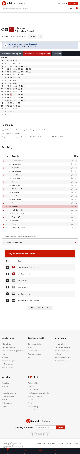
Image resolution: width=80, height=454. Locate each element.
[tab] (40, 87)
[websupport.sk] (15, 444)
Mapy (4, 354)
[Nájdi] (71, 9)
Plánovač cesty (7, 344)
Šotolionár (31, 410)
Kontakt (76, 443)
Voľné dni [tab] (57, 53)
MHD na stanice (7, 367)
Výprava (4, 406)
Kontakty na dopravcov (62, 357)
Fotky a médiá (33, 383)
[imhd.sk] (8, 3)
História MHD (33, 390)
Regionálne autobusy (9, 393)
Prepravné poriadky (61, 351)
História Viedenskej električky (38, 393)
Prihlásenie (73, 3)
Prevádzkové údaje (34, 400)
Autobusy (5, 390)
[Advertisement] (40, 18)
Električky (5, 383)
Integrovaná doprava (9, 361)
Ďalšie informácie (60, 361)
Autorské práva (41, 443)
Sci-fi (30, 403)
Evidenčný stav (7, 403)
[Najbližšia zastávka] (76, 8)
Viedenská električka (9, 396)
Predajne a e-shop (34, 354)
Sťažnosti (57, 354)
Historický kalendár (35, 396)
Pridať (60, 427)
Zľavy (30, 347)
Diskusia (31, 386)
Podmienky (51, 443)
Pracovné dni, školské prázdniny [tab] (37, 53)
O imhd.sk (68, 443)
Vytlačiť (32, 36)
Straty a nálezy (59, 344)
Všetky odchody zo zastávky (40, 307)
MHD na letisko (7, 364)
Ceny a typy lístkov (35, 344)
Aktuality (5, 357)
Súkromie (60, 443)
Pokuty (30, 357)
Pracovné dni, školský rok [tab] (11, 53)
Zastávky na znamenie (62, 347)
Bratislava (46, 421)
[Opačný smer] (40, 36)
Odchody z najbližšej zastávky (12, 351)
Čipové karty (32, 351)
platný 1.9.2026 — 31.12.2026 (24, 47)
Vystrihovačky (33, 406)
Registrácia (62, 3)
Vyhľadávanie (6, 400)
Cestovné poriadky (8, 347)
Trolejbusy (5, 386)
